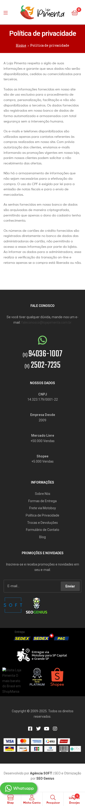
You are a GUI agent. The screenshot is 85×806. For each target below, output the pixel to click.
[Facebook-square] (30, 728)
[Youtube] (46, 728)
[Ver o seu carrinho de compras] (75, 12)
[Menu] (7, 12)
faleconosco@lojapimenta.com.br (46, 322)
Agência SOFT (41, 773)
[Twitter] (38, 728)
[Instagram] (55, 728)
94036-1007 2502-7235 (42, 359)
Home (21, 45)
